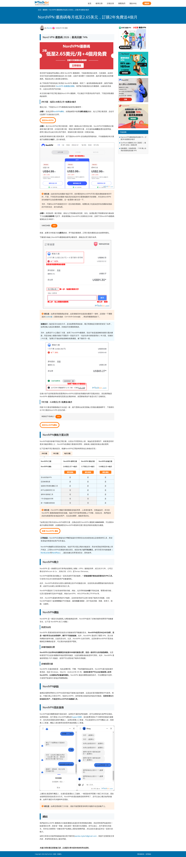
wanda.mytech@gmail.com (86, 836)
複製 (54, 225)
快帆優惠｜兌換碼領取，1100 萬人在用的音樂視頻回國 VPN (133, 149)
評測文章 (110, 3)
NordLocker (45, 552)
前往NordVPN (48, 120)
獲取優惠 (70, 472)
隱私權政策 (140, 854)
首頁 (89, 3)
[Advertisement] (133, 168)
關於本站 (133, 3)
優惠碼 (146, 3)
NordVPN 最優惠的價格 (65, 86)
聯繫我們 (121, 3)
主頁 (39, 10)
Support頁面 (77, 717)
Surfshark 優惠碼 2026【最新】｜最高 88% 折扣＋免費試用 (133, 144)
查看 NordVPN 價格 (50, 531)
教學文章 (99, 3)
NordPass (56, 552)
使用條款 (148, 854)
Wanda (49, 28)
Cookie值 (48, 316)
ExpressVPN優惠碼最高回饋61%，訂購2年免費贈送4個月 (133, 138)
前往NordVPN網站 (49, 425)
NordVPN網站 (58, 111)
